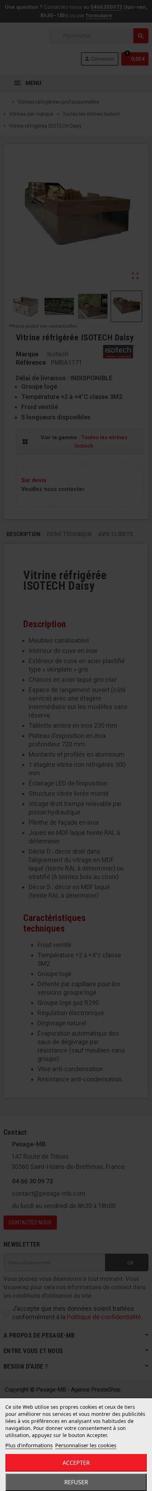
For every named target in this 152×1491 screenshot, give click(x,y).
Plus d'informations (29, 1445)
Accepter (76, 1463)
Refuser (76, 1482)
